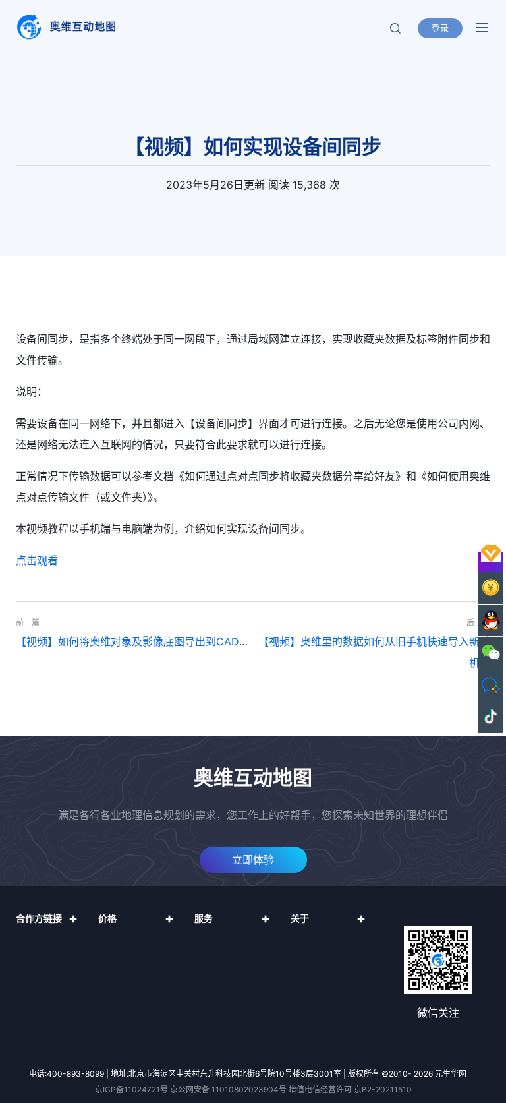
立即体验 (253, 859)
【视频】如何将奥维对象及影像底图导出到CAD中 (133, 641)
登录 (440, 27)
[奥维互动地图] (65, 26)
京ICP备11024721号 (131, 1089)
